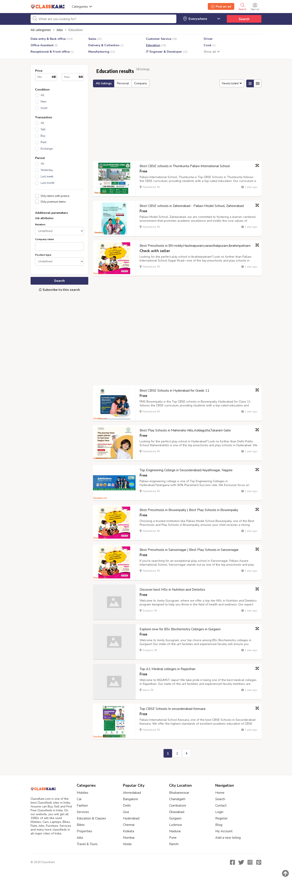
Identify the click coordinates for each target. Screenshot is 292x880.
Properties (84, 831)
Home (219, 793)
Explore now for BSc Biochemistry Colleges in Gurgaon (180, 629)
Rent (43, 142)
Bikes (81, 825)
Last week (47, 176)
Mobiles (82, 793)
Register (221, 818)
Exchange (47, 149)
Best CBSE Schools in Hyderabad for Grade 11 (174, 390)
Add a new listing (228, 838)
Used (44, 108)
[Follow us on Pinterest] (258, 862)
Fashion (82, 805)
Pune (173, 838)
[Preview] (257, 165)
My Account (224, 831)
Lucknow (175, 825)
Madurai (175, 831)
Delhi (127, 805)
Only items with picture (55, 196)
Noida (127, 844)
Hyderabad (131, 818)
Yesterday (47, 170)
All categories (41, 30)
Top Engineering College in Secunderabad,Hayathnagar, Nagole (186, 470)
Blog (218, 825)
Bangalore (130, 799)
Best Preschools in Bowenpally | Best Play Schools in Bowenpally (189, 510)
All (42, 95)
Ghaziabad (176, 812)
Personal (123, 83)
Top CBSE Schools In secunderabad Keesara (172, 709)
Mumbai (128, 838)
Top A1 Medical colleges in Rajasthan (167, 669)
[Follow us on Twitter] (241, 862)
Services (83, 812)
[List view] (250, 83)
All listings (104, 83)
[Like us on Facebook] (232, 862)
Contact (221, 805)
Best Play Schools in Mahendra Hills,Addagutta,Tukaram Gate (185, 430)
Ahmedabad (132, 793)
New (43, 102)
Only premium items (53, 202)
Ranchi (173, 844)
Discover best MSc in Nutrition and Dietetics (172, 590)
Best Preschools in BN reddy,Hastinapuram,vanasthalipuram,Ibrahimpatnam (195, 246)
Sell (43, 129)
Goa (126, 812)
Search (244, 19)
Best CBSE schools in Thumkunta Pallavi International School (185, 166)
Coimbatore (177, 805)
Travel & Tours (87, 844)
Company (140, 83)
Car (79, 799)
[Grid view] (257, 83)
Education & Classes (91, 818)
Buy (43, 136)
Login (219, 812)
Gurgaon (175, 818)
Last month (48, 183)
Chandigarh (177, 799)
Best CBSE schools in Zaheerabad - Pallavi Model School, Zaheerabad (192, 206)
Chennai (128, 825)
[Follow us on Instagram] (250, 862)
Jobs (80, 838)
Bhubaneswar (179, 793)
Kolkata (128, 831)
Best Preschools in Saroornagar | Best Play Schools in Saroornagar (189, 550)
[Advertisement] (59, 366)
